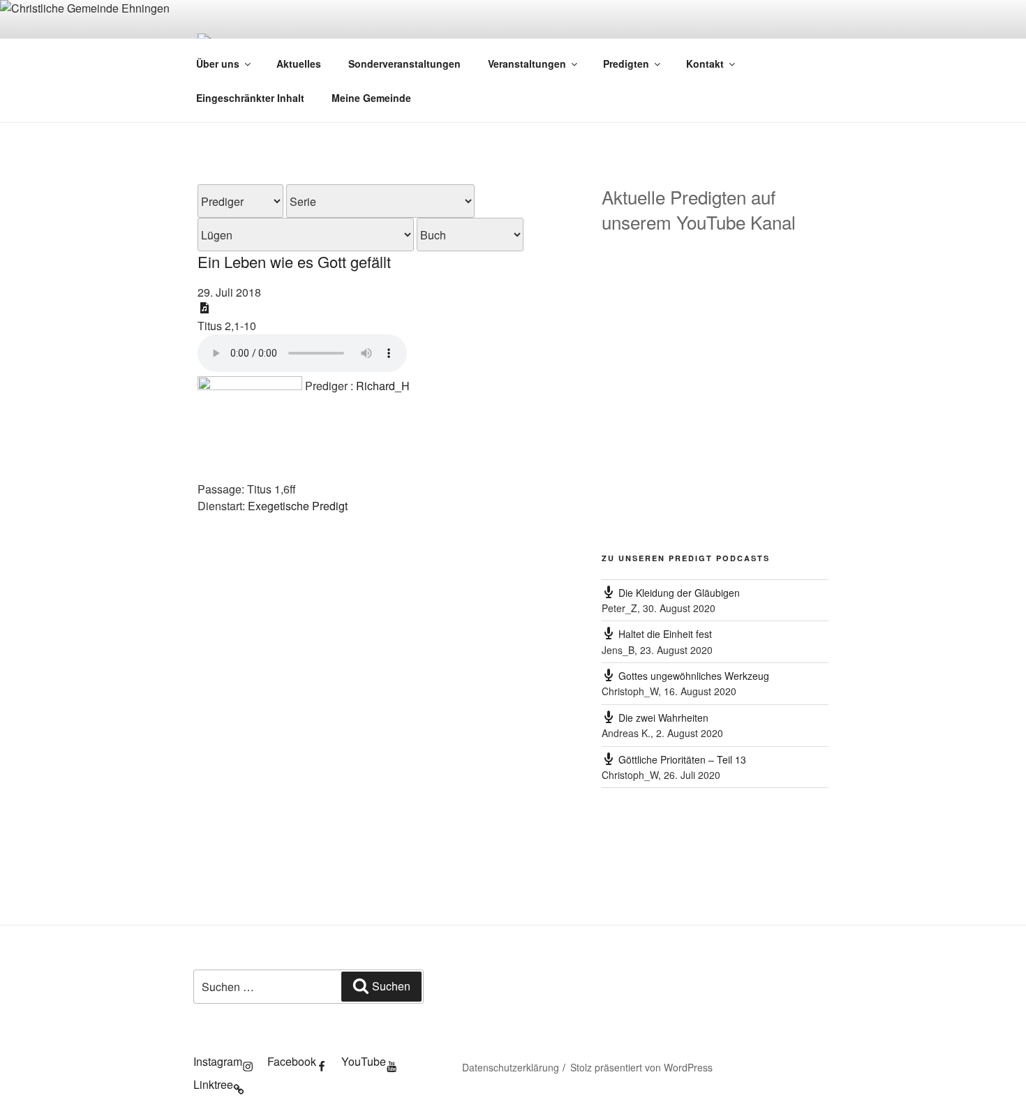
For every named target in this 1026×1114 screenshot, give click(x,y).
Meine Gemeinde (371, 98)
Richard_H (383, 386)
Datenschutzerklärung (510, 1067)
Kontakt (705, 63)
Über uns (217, 63)
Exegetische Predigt (298, 506)
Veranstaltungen (527, 63)
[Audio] (204, 308)
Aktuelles (298, 63)
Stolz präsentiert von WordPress (641, 1067)
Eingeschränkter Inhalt (250, 98)
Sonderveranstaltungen (404, 63)
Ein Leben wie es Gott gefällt (294, 261)
